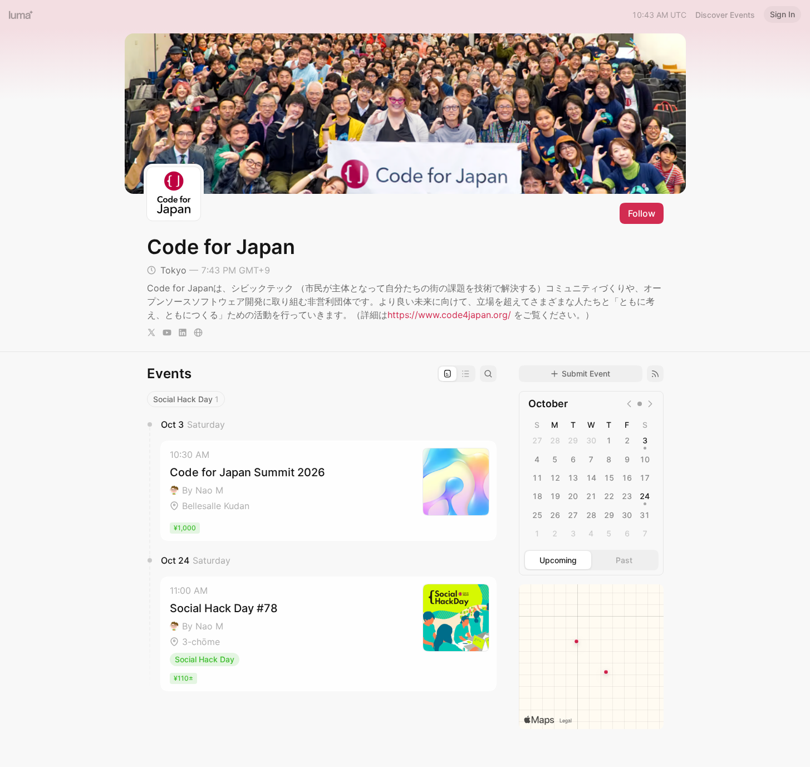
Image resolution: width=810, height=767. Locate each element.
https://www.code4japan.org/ (449, 314)
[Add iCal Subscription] (655, 373)
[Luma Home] (21, 14)
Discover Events (725, 14)
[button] (328, 491)
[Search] (488, 373)
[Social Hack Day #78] (328, 634)
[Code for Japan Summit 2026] (328, 490)
